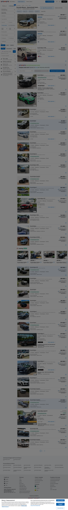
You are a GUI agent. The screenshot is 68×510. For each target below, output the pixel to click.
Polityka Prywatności (5, 506)
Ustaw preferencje (60, 508)
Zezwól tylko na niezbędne (60, 504)
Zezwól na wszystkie (60, 500)
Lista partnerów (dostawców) (35, 505)
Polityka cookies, (24, 505)
